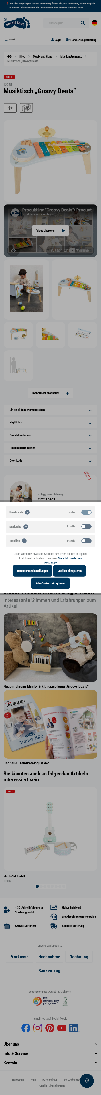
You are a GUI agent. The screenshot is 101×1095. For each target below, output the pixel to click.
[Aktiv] (86, 512)
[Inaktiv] (86, 526)
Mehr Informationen (70, 558)
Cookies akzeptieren (70, 571)
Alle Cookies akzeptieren (50, 583)
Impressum (50, 563)
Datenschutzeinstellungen (32, 571)
